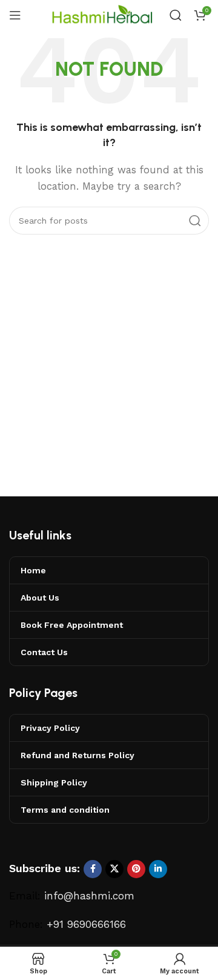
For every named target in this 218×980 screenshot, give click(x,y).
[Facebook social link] (93, 869)
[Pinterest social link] (136, 869)
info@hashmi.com (89, 896)
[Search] (176, 15)
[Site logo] (102, 14)
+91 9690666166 (86, 924)
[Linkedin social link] (158, 869)
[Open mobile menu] (15, 15)
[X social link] (114, 869)
